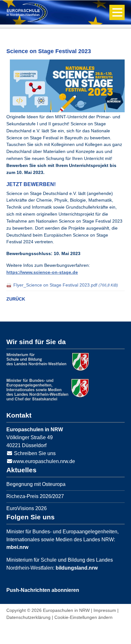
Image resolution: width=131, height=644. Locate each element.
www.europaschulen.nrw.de (44, 461)
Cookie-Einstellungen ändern (83, 617)
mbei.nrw (17, 547)
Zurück (15, 298)
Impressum (104, 610)
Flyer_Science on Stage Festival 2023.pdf (65, 284)
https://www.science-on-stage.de (42, 272)
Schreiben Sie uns (35, 453)
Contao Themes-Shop (27, 12)
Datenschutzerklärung (28, 617)
